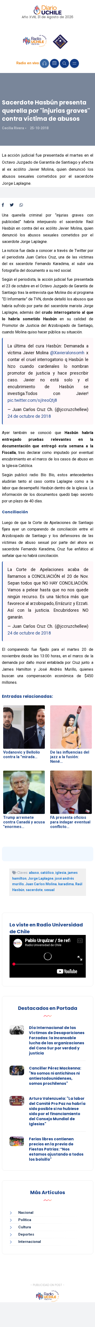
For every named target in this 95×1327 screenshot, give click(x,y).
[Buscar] (64, 63)
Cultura (24, 1227)
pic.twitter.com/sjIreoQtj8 (32, 400)
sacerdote (34, 890)
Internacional (29, 1241)
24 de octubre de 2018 (29, 416)
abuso (34, 873)
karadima (66, 884)
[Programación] (54, 63)
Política (24, 1220)
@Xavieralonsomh (67, 352)
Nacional (25, 1212)
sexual (49, 890)
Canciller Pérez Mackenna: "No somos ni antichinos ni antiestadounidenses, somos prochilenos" (55, 1076)
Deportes (26, 1234)
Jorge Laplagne (40, 878)
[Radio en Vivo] (44, 63)
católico (47, 873)
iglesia (60, 873)
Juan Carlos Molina (41, 884)
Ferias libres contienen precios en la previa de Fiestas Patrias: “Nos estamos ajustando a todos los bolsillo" (56, 1149)
